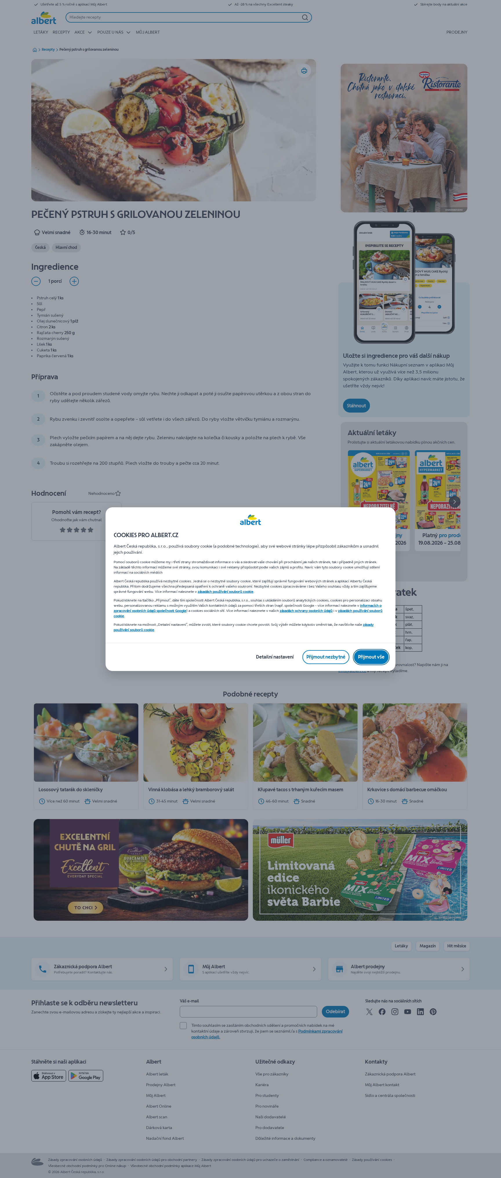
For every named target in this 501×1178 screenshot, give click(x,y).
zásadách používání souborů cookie (225, 592)
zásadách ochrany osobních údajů (306, 611)
